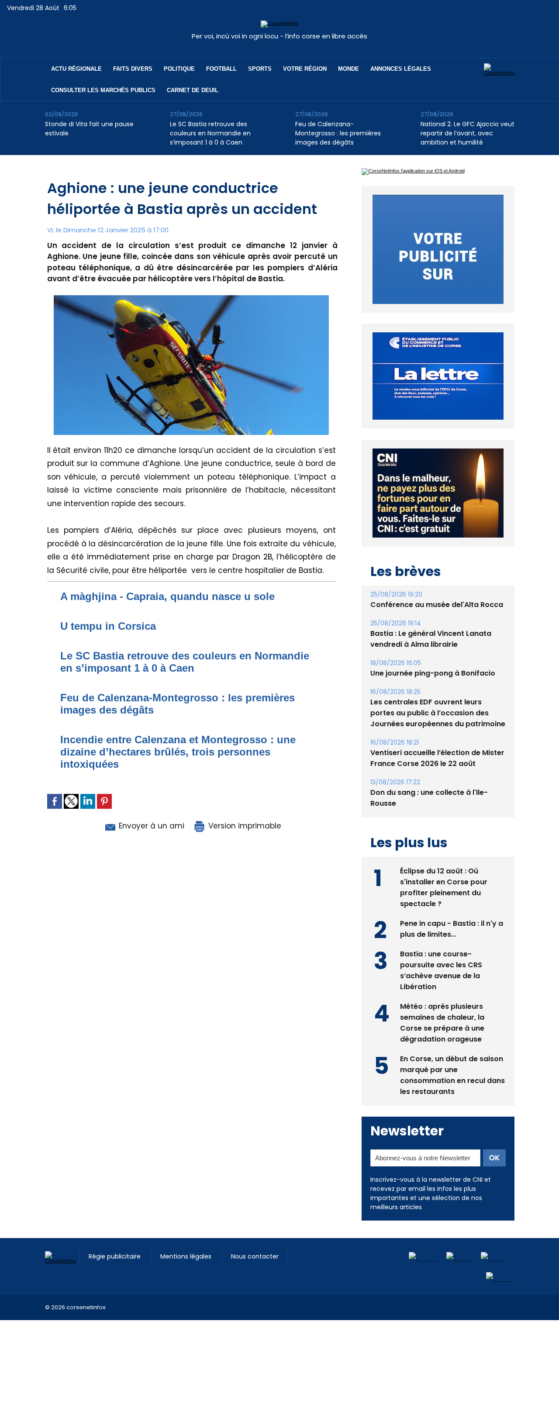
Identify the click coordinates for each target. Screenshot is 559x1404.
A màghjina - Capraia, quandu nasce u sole (167, 596)
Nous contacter (255, 1276)
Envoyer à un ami (150, 826)
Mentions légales (186, 1276)
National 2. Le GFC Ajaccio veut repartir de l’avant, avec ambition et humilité (467, 133)
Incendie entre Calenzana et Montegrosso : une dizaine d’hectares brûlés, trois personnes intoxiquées (178, 752)
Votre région (305, 69)
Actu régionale (76, 69)
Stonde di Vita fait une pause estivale (89, 129)
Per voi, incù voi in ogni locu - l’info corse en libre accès (279, 36)
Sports (260, 69)
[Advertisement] (159, 1360)
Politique (179, 69)
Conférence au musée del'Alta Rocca (436, 625)
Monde (348, 69)
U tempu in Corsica (108, 626)
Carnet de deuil (192, 90)
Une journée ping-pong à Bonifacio (432, 693)
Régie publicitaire (115, 1276)
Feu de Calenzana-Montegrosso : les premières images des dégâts (338, 133)
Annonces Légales (400, 69)
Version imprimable (243, 826)
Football (221, 69)
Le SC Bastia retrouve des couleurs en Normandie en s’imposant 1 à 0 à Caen (210, 133)
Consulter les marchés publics (103, 90)
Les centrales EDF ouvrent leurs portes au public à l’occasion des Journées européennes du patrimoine (437, 733)
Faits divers (132, 69)
